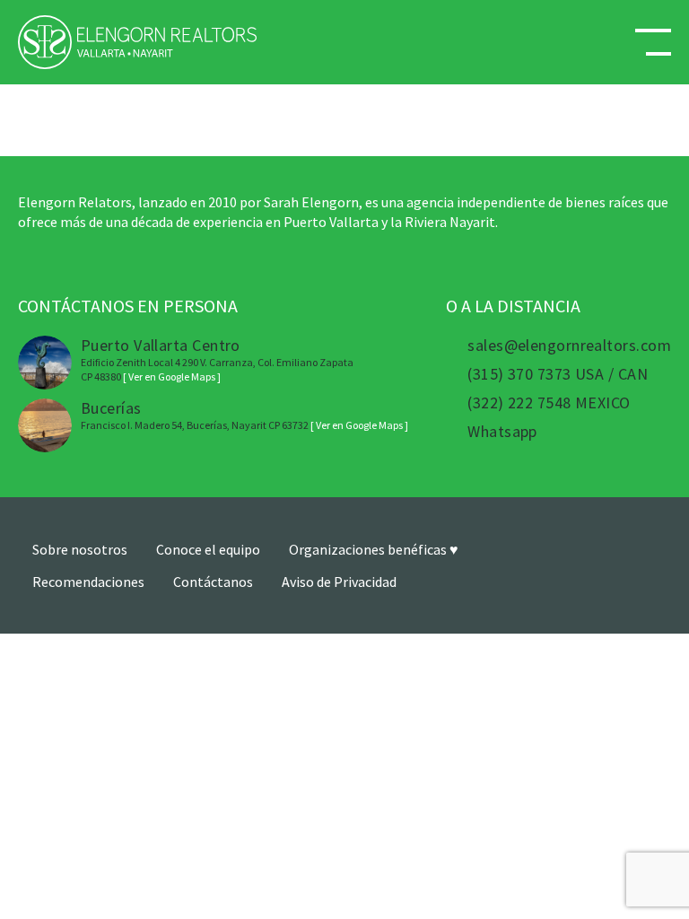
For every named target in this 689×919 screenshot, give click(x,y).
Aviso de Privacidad (339, 582)
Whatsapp (502, 432)
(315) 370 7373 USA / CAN (557, 374)
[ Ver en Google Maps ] (172, 376)
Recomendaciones (88, 582)
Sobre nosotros (79, 549)
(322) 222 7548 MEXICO (548, 403)
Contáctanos (213, 582)
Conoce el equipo (208, 549)
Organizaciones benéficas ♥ (373, 549)
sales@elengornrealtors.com (569, 345)
